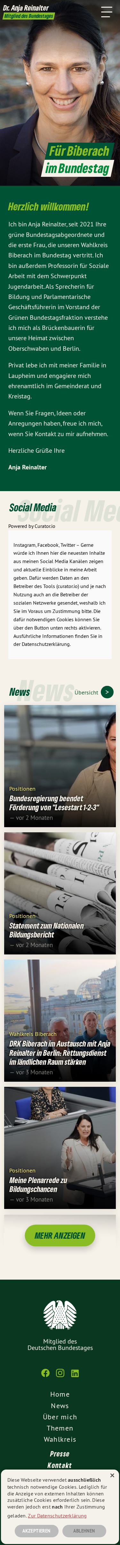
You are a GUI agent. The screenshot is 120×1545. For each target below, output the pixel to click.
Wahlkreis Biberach (33, 1033)
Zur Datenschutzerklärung (57, 1515)
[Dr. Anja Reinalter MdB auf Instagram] (60, 1376)
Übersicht (87, 692)
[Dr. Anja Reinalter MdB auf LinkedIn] (75, 1376)
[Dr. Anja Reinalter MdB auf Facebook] (45, 1376)
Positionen (22, 788)
